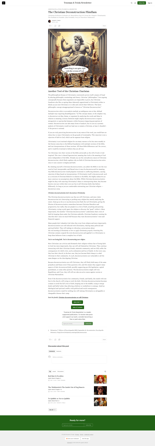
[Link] (46, 91)
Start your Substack (73, 438)
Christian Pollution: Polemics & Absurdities (62, 9)
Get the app (85, 438)
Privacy (77, 434)
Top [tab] (50, 371)
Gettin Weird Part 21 (53, 401)
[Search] (131, 3)
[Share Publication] (135, 3)
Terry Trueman (61, 380)
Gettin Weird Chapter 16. (55, 389)
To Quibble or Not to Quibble (59, 399)
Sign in (150, 3)
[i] (77, 114)
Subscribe (142, 3)
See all (51, 410)
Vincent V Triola (56, 20)
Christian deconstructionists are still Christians (73, 297)
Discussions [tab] (60, 371)
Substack (69, 442)
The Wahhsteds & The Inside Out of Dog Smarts (66, 387)
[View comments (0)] (55, 25)
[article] (77, 379)
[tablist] (55, 351)
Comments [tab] (52, 351)
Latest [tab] (54, 371)
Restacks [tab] (58, 351)
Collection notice (88, 434)
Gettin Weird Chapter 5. (54, 378)
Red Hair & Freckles (55, 376)
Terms (81, 434)
